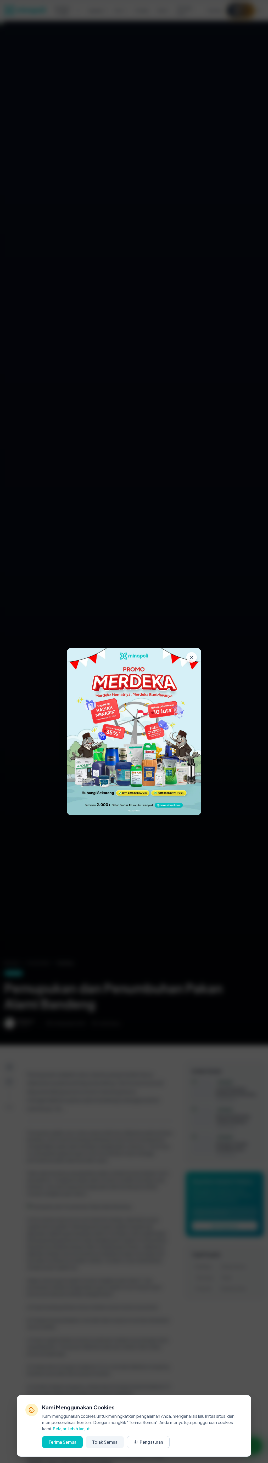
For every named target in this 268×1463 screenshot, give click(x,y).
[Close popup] (191, 657)
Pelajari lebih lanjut (71, 1428)
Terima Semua (62, 1442)
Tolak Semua (105, 1442)
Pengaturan (151, 1442)
